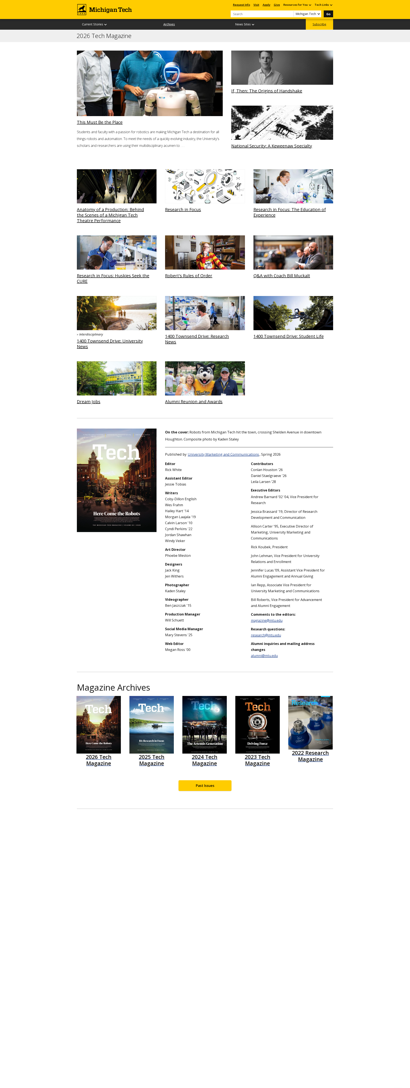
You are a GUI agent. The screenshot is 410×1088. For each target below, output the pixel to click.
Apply (266, 5)
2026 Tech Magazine (104, 35)
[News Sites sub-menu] (253, 24)
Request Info (241, 5)
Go (328, 14)
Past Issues (205, 785)
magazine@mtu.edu (267, 620)
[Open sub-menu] (310, 5)
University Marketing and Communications (223, 454)
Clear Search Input (290, 13)
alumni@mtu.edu (264, 655)
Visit (256, 5)
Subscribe (319, 24)
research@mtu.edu (266, 635)
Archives (169, 24)
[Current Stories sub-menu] (105, 24)
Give (277, 5)
